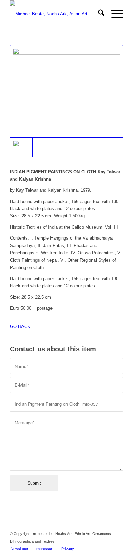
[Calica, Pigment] (66, 91)
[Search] (97, 14)
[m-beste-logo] (55, 14)
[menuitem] (97, 14)
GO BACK (20, 326)
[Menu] (113, 14)
